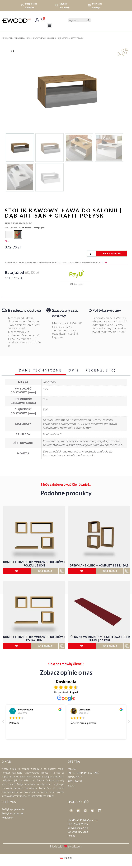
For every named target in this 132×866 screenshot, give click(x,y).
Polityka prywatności (13, 809)
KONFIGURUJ (45, 571)
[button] (49, 25)
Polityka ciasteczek (12, 813)
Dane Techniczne (40, 370)
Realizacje (75, 781)
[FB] (71, 810)
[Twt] (78, 810)
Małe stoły (20, 38)
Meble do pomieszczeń (83, 772)
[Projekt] (92, 810)
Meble (72, 768)
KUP (17, 571)
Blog (71, 785)
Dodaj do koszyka (111, 253)
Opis (73, 370)
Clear (7, 241)
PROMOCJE (75, 777)
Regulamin (7, 817)
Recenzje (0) (100, 370)
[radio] (9, 234)
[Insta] (85, 810)
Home (4, 38)
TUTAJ (103, 262)
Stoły (11, 38)
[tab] (40, 370)
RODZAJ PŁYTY (12, 228)
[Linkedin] (99, 810)
